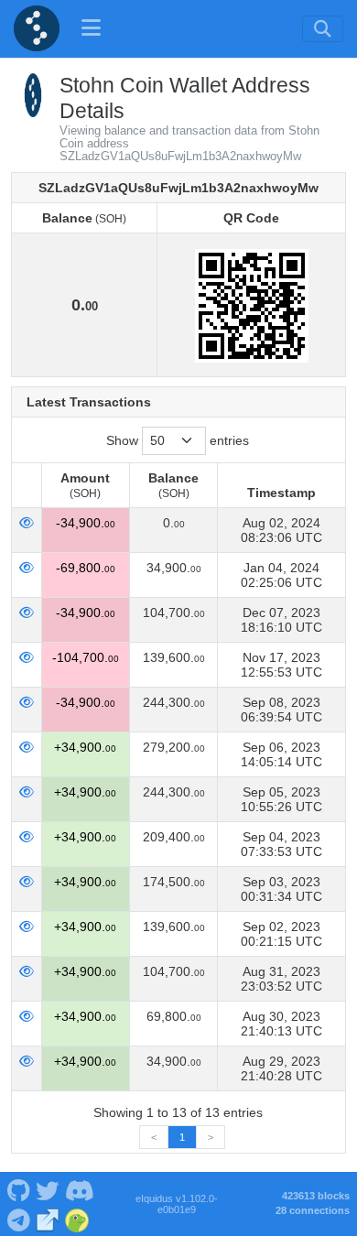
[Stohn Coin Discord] (79, 1189)
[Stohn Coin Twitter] (47, 1189)
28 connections (313, 1210)
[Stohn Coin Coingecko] (77, 1218)
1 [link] (182, 1137)
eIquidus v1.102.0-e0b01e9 (176, 1204)
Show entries (177, 440)
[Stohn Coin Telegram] (18, 1218)
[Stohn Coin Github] (18, 1189)
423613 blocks (316, 1195)
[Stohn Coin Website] (48, 1218)
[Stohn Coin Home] (36, 28)
